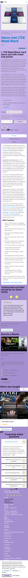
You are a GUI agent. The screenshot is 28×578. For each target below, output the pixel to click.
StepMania (5, 150)
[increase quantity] (10, 121)
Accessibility (7, 555)
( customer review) (13, 48)
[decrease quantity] (3, 121)
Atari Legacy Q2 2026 (8, 421)
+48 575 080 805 (8, 499)
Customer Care (7, 538)
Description (14, 135)
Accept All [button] (6, 575)
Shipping (3, 112)
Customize (6, 107)
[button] (3, 570)
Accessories (7, 544)
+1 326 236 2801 (8, 502)
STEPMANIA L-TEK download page (12, 282)
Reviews (14, 141)
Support (6, 553)
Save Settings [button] (16, 575)
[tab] (14, 135)
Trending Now (7, 548)
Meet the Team (7, 536)
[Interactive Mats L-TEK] (3, 2)
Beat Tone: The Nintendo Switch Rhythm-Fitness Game (14, 533)
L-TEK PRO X (14, 215)
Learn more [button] (12, 568)
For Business (7, 551)
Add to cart (20, 121)
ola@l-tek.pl (7, 501)
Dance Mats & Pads (16, 32)
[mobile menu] (26, 2)
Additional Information (14, 138)
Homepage (6, 527)
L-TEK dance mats (13, 212)
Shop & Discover (5, 32)
